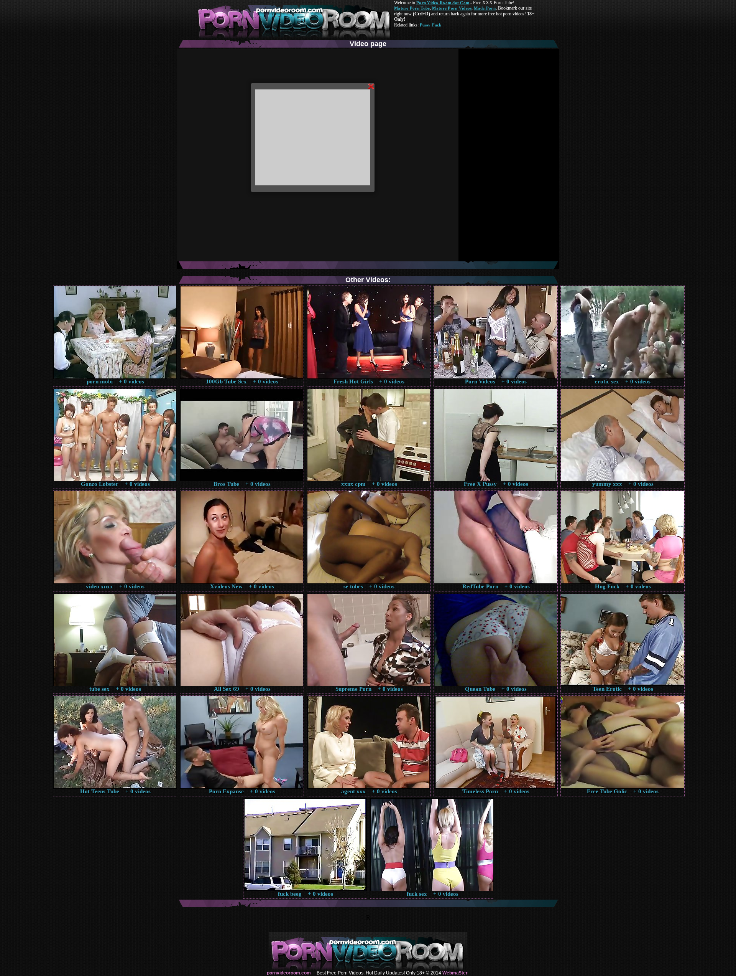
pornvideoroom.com (289, 973)
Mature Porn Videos (452, 8)
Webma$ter (455, 973)
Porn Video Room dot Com (442, 2)
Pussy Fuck (431, 25)
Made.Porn (484, 8)
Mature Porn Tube (412, 8)
